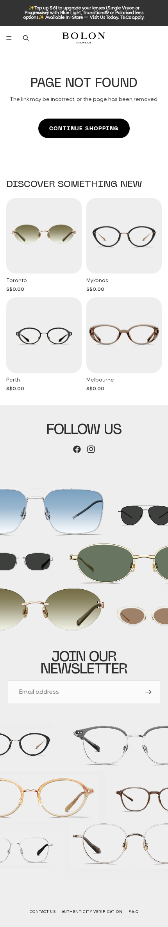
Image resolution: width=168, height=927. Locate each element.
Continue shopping (84, 128)
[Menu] (9, 38)
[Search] (25, 38)
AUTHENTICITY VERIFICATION (92, 912)
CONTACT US (43, 912)
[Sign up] (148, 692)
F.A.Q (134, 912)
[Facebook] (77, 449)
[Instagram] (91, 449)
